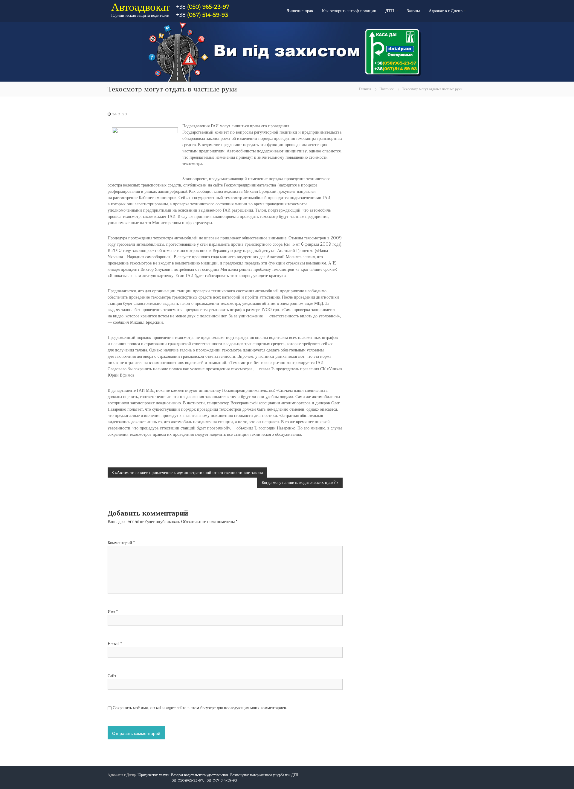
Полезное (386, 89)
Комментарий (121, 542)
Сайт (112, 675)
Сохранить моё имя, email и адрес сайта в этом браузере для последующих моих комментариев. (200, 707)
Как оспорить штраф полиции (349, 10)
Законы (413, 10)
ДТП (389, 10)
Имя (113, 611)
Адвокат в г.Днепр (445, 10)
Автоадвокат (140, 6)
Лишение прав (299, 10)
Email (115, 643)
